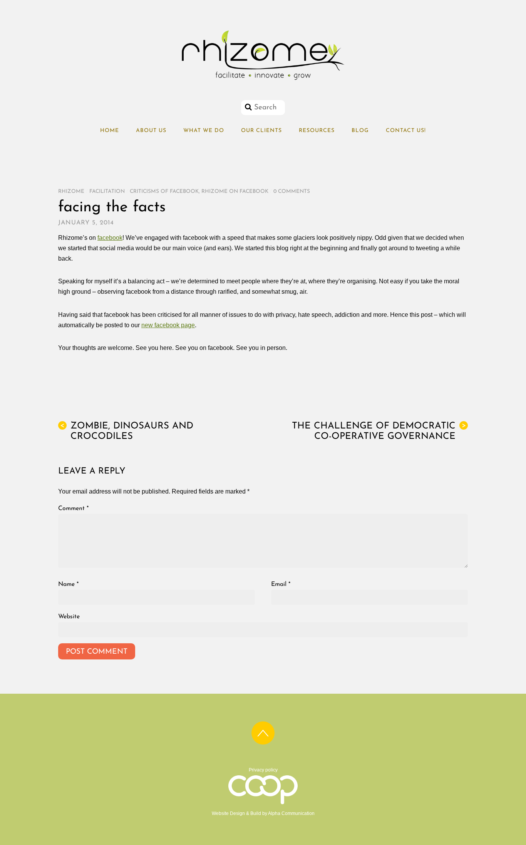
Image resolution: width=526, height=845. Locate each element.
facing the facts (112, 207)
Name (68, 584)
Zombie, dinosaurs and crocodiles (126, 431)
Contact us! (406, 131)
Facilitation (107, 191)
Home (109, 131)
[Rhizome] (263, 80)
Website (69, 617)
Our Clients (261, 131)
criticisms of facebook (164, 191)
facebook (109, 237)
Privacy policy (263, 770)
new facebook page (168, 325)
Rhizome (71, 191)
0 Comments (291, 191)
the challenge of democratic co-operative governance (379, 431)
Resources (317, 131)
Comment (73, 508)
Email (280, 584)
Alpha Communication (291, 813)
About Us (151, 131)
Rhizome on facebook (234, 191)
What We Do (203, 131)
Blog (360, 131)
